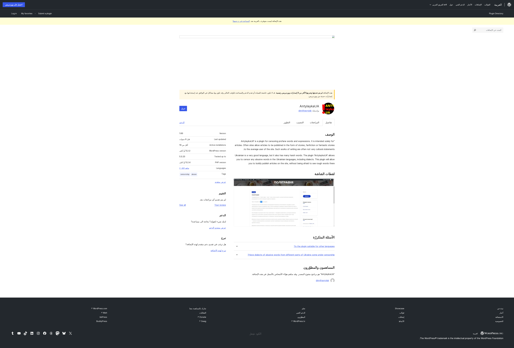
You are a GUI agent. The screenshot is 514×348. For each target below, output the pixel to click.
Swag (202, 321)
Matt (104, 313)
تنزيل (183, 108)
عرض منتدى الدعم (217, 227)
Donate (201, 317)
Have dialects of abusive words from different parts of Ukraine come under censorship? (291, 255)
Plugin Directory (496, 13)
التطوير (287, 122)
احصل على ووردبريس (13, 4)
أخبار (501, 313)
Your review (220, 205)
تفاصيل (328, 122)
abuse (194, 174)
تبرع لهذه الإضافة (218, 250)
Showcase (399, 308)
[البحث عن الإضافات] (475, 30)
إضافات (401, 317)
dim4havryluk (305, 110)
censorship (184, 174)
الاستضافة (499, 317)
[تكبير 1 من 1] (331, 182)
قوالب (401, 313)
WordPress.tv (298, 321)
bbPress (103, 317)
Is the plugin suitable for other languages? (314, 246)
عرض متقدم (220, 182)
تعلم (303, 308)
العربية (475, 333)
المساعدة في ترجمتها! (241, 21)
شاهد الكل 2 (184, 168)
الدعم (181, 122)
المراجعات (314, 122)
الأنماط (401, 321)
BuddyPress (101, 321)
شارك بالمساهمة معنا (197, 308)
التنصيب (300, 122)
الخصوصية (499, 321)
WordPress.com (99, 308)
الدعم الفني (300, 313)
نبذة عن (500, 308)
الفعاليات (202, 313)
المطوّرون (301, 317)
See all (182, 205)
